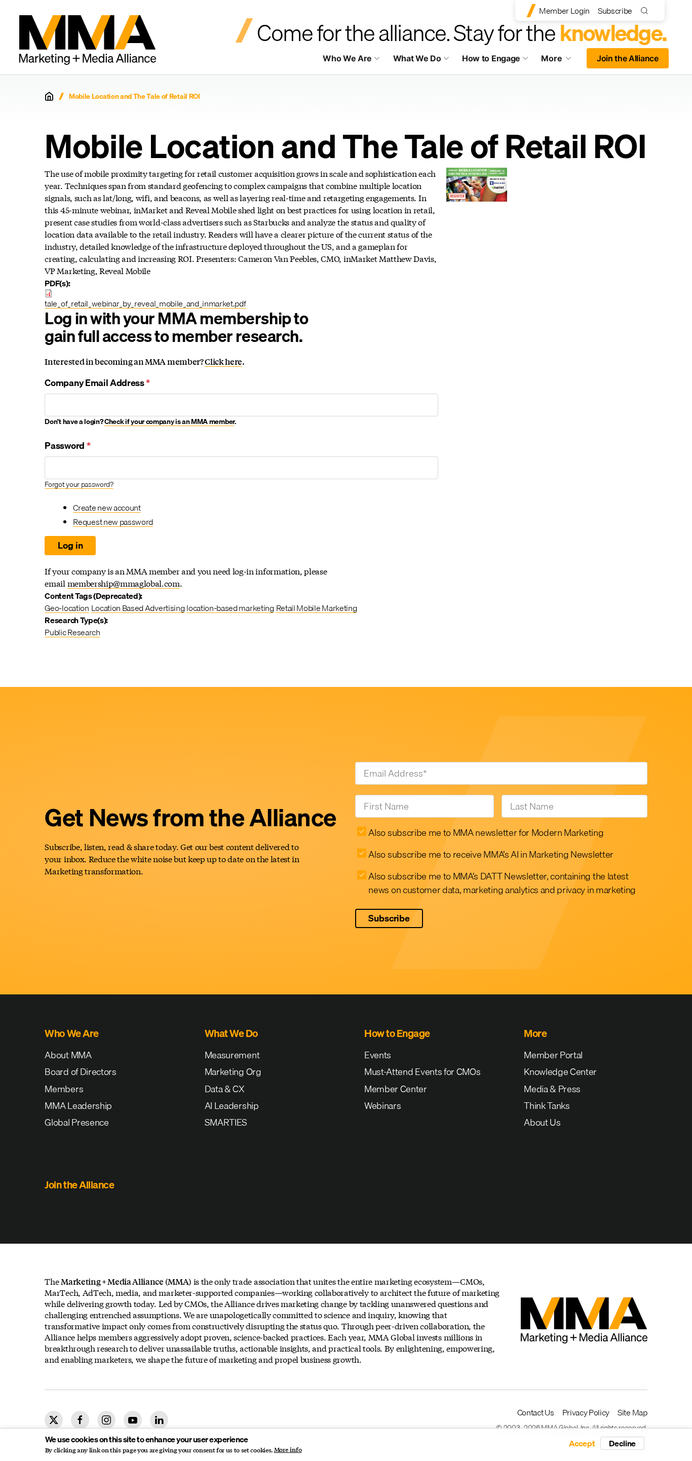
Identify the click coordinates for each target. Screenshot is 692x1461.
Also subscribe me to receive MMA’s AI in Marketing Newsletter (490, 854)
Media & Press (552, 1089)
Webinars (382, 1105)
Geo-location (67, 607)
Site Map (632, 1412)
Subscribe (615, 10)
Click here (223, 361)
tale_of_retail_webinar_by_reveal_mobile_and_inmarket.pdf (145, 303)
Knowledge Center (560, 1071)
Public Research (72, 632)
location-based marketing (230, 607)
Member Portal (553, 1055)
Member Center (395, 1089)
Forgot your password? (79, 484)
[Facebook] (80, 1420)
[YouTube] (133, 1420)
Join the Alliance (628, 58)
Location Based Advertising (138, 607)
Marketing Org (233, 1071)
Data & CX (225, 1089)
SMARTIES (226, 1122)
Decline (622, 1443)
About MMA (68, 1055)
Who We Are (347, 58)
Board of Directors (80, 1071)
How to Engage (491, 58)
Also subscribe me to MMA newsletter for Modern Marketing (485, 832)
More (561, 60)
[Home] (49, 96)
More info (288, 1450)
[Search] (646, 10)
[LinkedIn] (159, 1420)
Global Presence (76, 1122)
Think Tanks (546, 1105)
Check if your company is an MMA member (169, 421)
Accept (582, 1443)
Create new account (106, 507)
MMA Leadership (78, 1105)
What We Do (417, 58)
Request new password (113, 521)
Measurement (232, 1055)
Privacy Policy (586, 1412)
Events (377, 1055)
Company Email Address (97, 383)
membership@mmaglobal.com (123, 583)
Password (67, 445)
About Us (542, 1122)
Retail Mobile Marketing (316, 607)
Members (64, 1089)
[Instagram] (106, 1420)
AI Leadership (232, 1105)
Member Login (564, 10)
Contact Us (535, 1412)
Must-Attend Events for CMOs (422, 1071)
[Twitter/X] (54, 1420)
